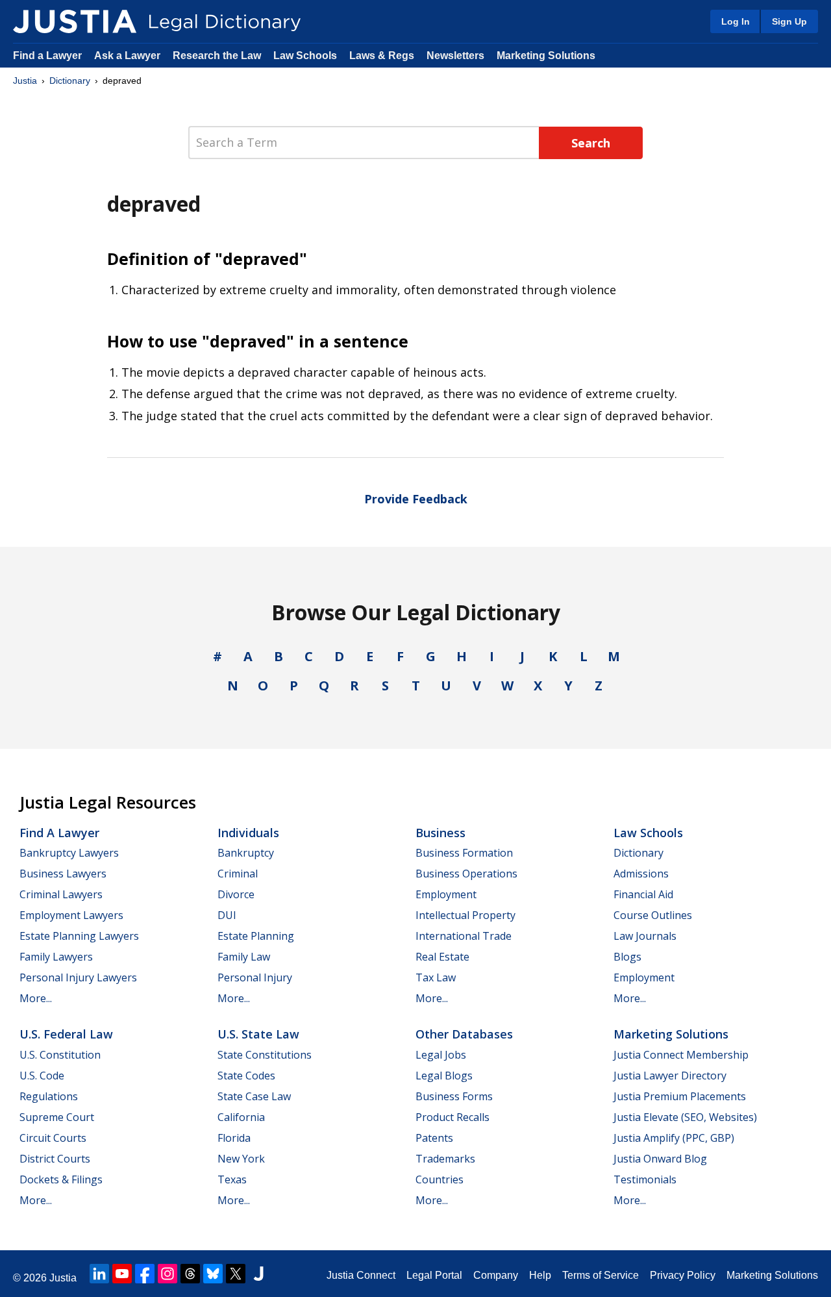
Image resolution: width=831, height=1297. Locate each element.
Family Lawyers (56, 957)
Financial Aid (643, 894)
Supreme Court (56, 1117)
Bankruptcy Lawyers (69, 853)
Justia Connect (361, 1275)
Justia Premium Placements (680, 1096)
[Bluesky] (213, 1273)
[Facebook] (145, 1273)
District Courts (54, 1159)
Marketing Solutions (546, 55)
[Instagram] (167, 1273)
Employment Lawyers (71, 915)
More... (35, 998)
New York (241, 1159)
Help (540, 1275)
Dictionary (69, 80)
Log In (735, 21)
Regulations (48, 1096)
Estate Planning (255, 936)
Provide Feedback (415, 499)
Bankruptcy (245, 853)
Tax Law (436, 977)
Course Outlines (653, 915)
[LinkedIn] (99, 1273)
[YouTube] (122, 1273)
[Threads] (190, 1273)
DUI (226, 915)
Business (440, 832)
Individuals (248, 832)
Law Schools (305, 55)
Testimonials (645, 1179)
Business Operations (466, 873)
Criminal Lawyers (61, 894)
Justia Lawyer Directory (670, 1075)
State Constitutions (264, 1055)
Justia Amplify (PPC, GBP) (674, 1138)
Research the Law (217, 55)
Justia (25, 80)
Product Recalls (453, 1117)
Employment (446, 894)
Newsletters (455, 55)
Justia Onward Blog (660, 1159)
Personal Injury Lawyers (78, 977)
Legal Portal (434, 1275)
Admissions (641, 873)
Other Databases (464, 1034)
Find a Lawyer (47, 55)
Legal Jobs (441, 1055)
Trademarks (445, 1159)
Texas (232, 1179)
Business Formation (464, 853)
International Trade (464, 936)
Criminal (237, 873)
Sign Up (789, 21)
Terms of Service (600, 1275)
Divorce (235, 894)
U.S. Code (41, 1075)
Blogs (627, 957)
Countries (440, 1179)
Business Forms (454, 1096)
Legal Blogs (444, 1075)
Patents (434, 1138)
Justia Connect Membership (681, 1055)
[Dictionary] (74, 21)
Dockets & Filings (61, 1179)
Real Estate (442, 957)
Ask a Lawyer (128, 55)
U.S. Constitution (60, 1055)
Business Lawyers (62, 873)
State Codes (246, 1075)
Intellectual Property (465, 915)
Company (495, 1275)
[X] (235, 1273)
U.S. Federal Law (66, 1034)
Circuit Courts (52, 1138)
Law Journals (645, 936)
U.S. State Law (258, 1034)
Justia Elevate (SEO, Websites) (685, 1117)
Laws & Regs (381, 55)
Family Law (243, 957)
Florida (234, 1138)
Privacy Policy (682, 1275)
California (241, 1117)
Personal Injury (254, 977)
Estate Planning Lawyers (79, 936)
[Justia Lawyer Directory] (258, 1273)
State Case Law (254, 1096)
